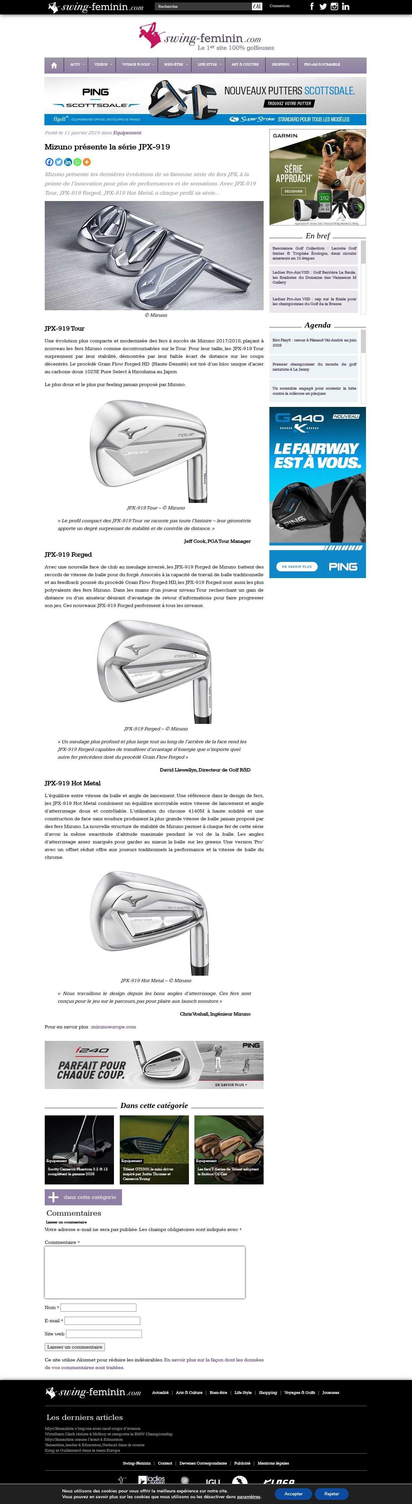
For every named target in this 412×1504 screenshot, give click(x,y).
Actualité (160, 1392)
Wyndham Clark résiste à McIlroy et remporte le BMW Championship (109, 1434)
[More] (87, 162)
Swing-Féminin (137, 1463)
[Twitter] (59, 162)
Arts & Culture (189, 1392)
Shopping (268, 1392)
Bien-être (218, 1392)
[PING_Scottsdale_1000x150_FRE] (203, 121)
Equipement (127, 133)
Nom (52, 1308)
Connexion (280, 6)
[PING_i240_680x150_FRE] (154, 1065)
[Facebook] (49, 162)
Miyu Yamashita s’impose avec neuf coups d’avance (92, 1428)
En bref (318, 235)
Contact (165, 1463)
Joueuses (331, 1392)
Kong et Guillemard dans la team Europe (82, 1450)
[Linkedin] (68, 162)
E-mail (54, 1321)
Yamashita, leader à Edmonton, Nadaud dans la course (95, 1445)
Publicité (242, 1463)
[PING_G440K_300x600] (317, 492)
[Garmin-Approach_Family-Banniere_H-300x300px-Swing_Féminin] (317, 177)
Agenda (318, 325)
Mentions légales (273, 1463)
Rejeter (331, 1494)
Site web (55, 1334)
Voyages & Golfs (300, 1392)
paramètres (248, 1497)
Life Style (243, 1392)
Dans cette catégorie (154, 1105)
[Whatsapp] (77, 162)
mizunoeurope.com (113, 1027)
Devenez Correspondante (203, 1463)
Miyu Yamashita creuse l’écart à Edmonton (84, 1439)
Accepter (294, 1494)
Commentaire (62, 1242)
